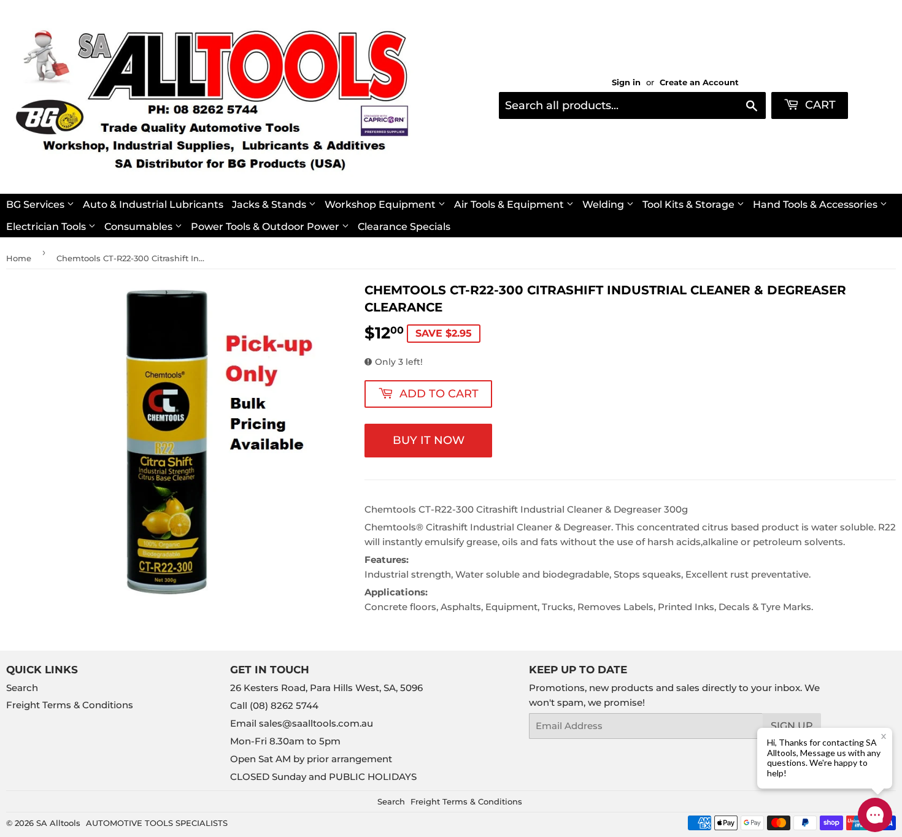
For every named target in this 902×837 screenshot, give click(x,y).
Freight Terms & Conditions (69, 705)
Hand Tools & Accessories (816, 204)
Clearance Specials (404, 226)
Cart (819, 105)
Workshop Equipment (381, 204)
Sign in (626, 82)
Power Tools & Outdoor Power (266, 226)
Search (22, 688)
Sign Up (792, 726)
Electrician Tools (47, 226)
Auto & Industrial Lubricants (153, 204)
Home (18, 258)
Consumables (139, 226)
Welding (604, 204)
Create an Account (699, 82)
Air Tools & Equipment (510, 204)
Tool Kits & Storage (689, 204)
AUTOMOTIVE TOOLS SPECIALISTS (157, 823)
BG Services (36, 204)
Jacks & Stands (270, 204)
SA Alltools (58, 823)
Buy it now (428, 440)
